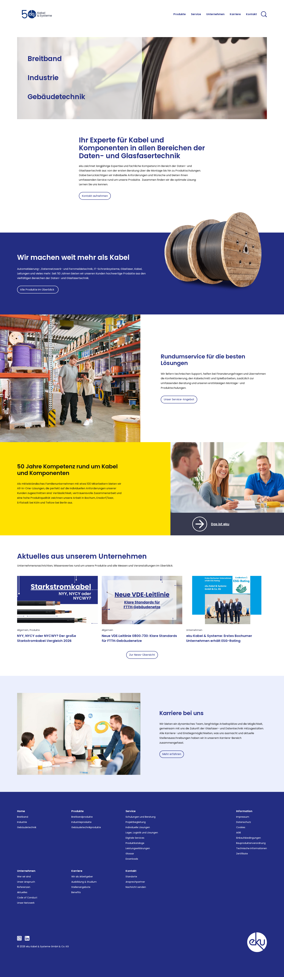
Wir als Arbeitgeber (82, 876)
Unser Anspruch (26, 881)
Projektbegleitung (136, 822)
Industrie (43, 78)
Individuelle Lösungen (138, 827)
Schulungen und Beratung (140, 816)
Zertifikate (242, 853)
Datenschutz (243, 822)
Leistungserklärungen (138, 848)
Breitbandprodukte (82, 816)
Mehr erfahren (171, 754)
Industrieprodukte (81, 822)
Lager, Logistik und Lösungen (142, 832)
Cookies (240, 827)
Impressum (242, 816)
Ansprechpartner (135, 881)
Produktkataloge (135, 843)
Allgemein (22, 630)
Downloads (132, 858)
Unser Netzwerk (26, 902)
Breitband (45, 59)
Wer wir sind (24, 876)
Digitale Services (135, 837)
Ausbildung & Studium (84, 881)
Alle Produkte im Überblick (38, 289)
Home (21, 811)
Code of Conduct (27, 897)
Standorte (131, 876)
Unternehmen (194, 630)
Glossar (130, 853)
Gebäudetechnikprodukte (86, 827)
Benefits (76, 892)
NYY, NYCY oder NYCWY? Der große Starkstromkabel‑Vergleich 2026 (46, 638)
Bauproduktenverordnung (251, 843)
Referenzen (23, 887)
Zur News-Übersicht (142, 655)
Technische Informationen (251, 848)
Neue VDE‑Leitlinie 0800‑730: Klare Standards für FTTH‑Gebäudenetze (139, 638)
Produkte (35, 630)
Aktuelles (22, 892)
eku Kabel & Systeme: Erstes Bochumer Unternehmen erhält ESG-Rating (219, 638)
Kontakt (131, 871)
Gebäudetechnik (56, 97)
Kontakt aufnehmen (95, 196)
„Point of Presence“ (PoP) (85, 62)
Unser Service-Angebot (179, 399)
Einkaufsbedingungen (248, 837)
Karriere (76, 871)
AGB (238, 832)
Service (131, 811)
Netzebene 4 (35, 66)
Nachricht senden (136, 887)
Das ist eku (220, 524)
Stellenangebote (80, 887)
